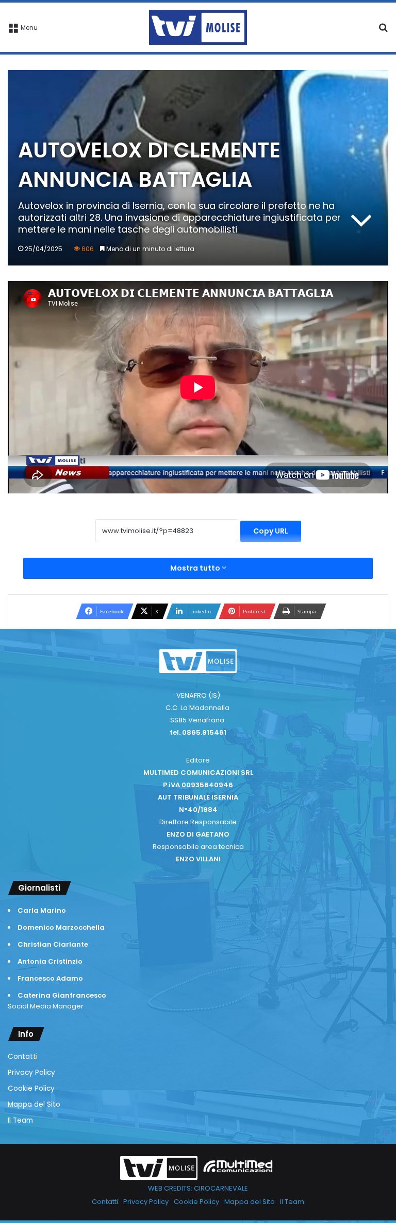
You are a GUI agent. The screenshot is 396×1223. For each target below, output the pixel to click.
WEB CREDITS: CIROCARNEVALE (198, 1188)
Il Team (20, 1120)
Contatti (23, 1056)
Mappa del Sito (34, 1104)
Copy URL (270, 531)
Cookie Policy (31, 1088)
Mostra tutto (196, 568)
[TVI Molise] (198, 27)
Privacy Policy (31, 1072)
